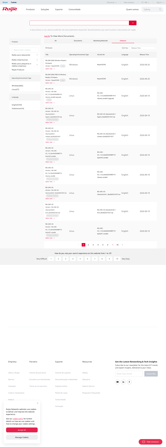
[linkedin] (123, 382)
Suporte (59, 9)
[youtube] (117, 382)
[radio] (50, 258)
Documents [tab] (78, 41)
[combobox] (25, 50)
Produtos (30, 9)
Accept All (22, 430)
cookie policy (18, 419)
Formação (59, 406)
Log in (159, 2)
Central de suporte (62, 373)
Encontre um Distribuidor (39, 379)
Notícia (11, 399)
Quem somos (132, 9)
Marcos (11, 379)
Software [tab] (123, 41)
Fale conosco (129, 2)
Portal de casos (61, 393)
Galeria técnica (88, 386)
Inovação (12, 386)
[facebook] (129, 382)
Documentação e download (66, 379)
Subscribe (151, 373)
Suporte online (61, 386)
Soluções (45, 9)
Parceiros (110, 2)
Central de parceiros (37, 373)
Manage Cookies (22, 437)
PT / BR (144, 2)
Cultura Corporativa (16, 393)
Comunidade (74, 9)
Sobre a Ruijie (14, 373)
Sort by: (125, 48)
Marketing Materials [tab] (100, 41)
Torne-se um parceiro (38, 386)
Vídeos (85, 373)
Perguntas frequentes (91, 393)
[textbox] (25, 50)
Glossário (86, 379)
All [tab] (55, 41)
